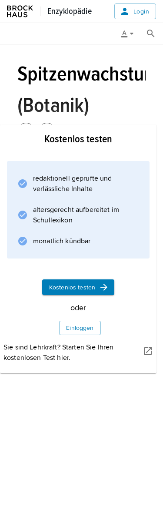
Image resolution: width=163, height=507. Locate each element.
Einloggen (79, 328)
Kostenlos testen (72, 287)
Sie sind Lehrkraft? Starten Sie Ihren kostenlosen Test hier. (58, 352)
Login (141, 11)
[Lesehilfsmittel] (130, 33)
